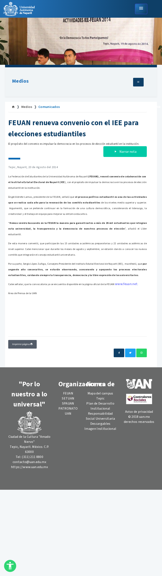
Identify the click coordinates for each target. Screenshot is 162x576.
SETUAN (68, 398)
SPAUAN (68, 403)
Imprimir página (21, 344)
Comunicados (49, 107)
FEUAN (68, 393)
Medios (20, 81)
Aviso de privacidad (139, 411)
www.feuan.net (126, 284)
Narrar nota (127, 151)
